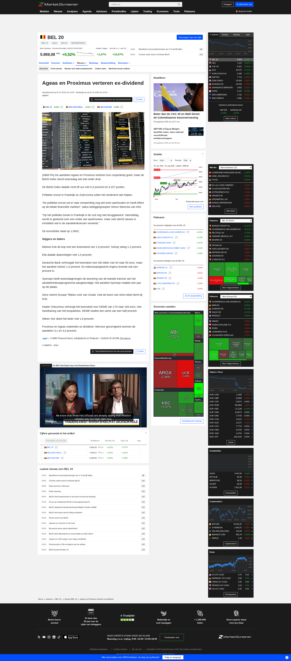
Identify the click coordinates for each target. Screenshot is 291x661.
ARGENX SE (161, 278)
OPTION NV (217, 245)
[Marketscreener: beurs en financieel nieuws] (58, 4)
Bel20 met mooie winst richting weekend (65, 513)
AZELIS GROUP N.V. (165, 237)
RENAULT (216, 316)
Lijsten (135, 11)
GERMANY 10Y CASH (221, 578)
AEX (214, 63)
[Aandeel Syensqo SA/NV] (173, 242)
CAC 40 (215, 66)
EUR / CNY (214, 426)
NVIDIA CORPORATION (222, 203)
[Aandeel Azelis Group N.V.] (176, 237)
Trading (147, 11)
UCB (158, 289)
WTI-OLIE (213, 477)
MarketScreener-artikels (119, 69)
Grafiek (158, 154)
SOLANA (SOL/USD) (220, 531)
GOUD (212, 473)
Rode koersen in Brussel (59, 486)
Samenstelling (108, 63)
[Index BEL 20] (61, 107)
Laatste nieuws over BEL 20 (56, 469)
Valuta (230, 442)
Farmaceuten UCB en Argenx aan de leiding (67, 544)
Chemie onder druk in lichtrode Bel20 (154, 55)
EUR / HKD (214, 430)
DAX (214, 70)
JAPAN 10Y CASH (219, 582)
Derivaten (123, 63)
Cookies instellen (120, 649)
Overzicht (44, 63)
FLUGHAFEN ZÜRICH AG (222, 335)
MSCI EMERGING (219, 95)
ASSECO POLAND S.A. (221, 325)
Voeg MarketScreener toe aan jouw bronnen (112, 99)
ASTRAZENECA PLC (220, 192)
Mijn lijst (213, 167)
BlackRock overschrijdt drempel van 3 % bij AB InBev (160, 49)
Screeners (163, 11)
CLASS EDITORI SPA (221, 189)
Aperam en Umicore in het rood (62, 523)
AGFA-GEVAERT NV (220, 249)
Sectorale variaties (165, 306)
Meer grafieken (195, 207)
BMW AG (215, 305)
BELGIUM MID (53, 458)
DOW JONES (217, 81)
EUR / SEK (214, 409)
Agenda (87, 11)
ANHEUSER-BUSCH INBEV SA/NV (171, 248)
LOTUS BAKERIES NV (165, 283)
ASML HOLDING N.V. (221, 176)
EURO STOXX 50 (219, 74)
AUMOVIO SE (217, 309)
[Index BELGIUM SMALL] (92, 107)
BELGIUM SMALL (54, 453)
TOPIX (214, 91)
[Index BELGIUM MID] (121, 107)
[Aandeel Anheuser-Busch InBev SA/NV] (188, 248)
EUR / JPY (214, 437)
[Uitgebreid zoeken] (179, 4)
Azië (248, 35)
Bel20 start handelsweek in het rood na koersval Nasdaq (72, 497)
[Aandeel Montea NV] (169, 273)
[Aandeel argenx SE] (169, 278)
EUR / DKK (214, 416)
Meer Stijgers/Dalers (230, 288)
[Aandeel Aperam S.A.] (170, 267)
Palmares (189, 11)
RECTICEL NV (218, 233)
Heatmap (93, 63)
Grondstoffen (215, 451)
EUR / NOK (214, 412)
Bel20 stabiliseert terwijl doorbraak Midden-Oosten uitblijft (72, 507)
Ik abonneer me (244, 4)
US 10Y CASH (218, 575)
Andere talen (100, 69)
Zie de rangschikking (193, 296)
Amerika (236, 35)
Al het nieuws (56, 69)
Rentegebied (230, 594)
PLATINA (213, 487)
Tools (176, 11)
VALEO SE (216, 312)
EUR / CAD (214, 419)
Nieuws (58, 11)
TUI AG (215, 180)
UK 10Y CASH (218, 589)
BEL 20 (50, 447)
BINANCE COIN (218, 535)
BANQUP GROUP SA (221, 226)
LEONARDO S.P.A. (219, 332)
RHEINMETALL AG (220, 199)
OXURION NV (218, 256)
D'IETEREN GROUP (164, 253)
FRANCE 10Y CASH (220, 585)
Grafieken (67, 63)
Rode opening (55, 491)
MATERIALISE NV (219, 252)
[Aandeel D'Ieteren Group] (175, 253)
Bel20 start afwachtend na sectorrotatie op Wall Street (71, 534)
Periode (178, 160)
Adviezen (101, 11)
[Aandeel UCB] (162, 288)
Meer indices (231, 118)
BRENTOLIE (215, 480)
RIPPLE (215, 538)
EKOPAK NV (217, 240)
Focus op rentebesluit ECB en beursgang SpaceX (69, 502)
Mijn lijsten (230, 211)
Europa (225, 35)
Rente (212, 552)
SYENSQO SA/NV (163, 243)
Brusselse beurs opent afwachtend (63, 528)
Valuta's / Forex (216, 372)
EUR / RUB (214, 405)
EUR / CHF (214, 402)
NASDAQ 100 (217, 84)
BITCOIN (215, 524)
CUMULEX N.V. (218, 259)
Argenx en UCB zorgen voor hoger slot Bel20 (67, 539)
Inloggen (228, 4)
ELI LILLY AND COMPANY (223, 185)
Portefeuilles (119, 11)
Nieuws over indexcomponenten (78, 69)
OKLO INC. (216, 206)
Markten (44, 11)
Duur (156, 160)
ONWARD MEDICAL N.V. (222, 236)
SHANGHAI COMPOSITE (222, 88)
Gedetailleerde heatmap (192, 421)
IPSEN (214, 328)
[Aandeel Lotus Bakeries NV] (177, 283)
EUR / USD (214, 395)
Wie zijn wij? (137, 649)
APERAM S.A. (162, 268)
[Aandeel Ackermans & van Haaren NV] (187, 232)
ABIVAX (215, 321)
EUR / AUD (214, 423)
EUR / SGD (214, 433)
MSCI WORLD (218, 98)
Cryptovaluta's (216, 501)
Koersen (55, 63)
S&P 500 (215, 77)
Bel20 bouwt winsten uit (59, 550)
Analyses (72, 11)
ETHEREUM (217, 528)
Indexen (215, 35)
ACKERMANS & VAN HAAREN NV (170, 232)
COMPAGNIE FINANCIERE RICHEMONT (227, 173)
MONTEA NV (161, 273)
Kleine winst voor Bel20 (58, 518)
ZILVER (213, 484)
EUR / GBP (214, 398)
